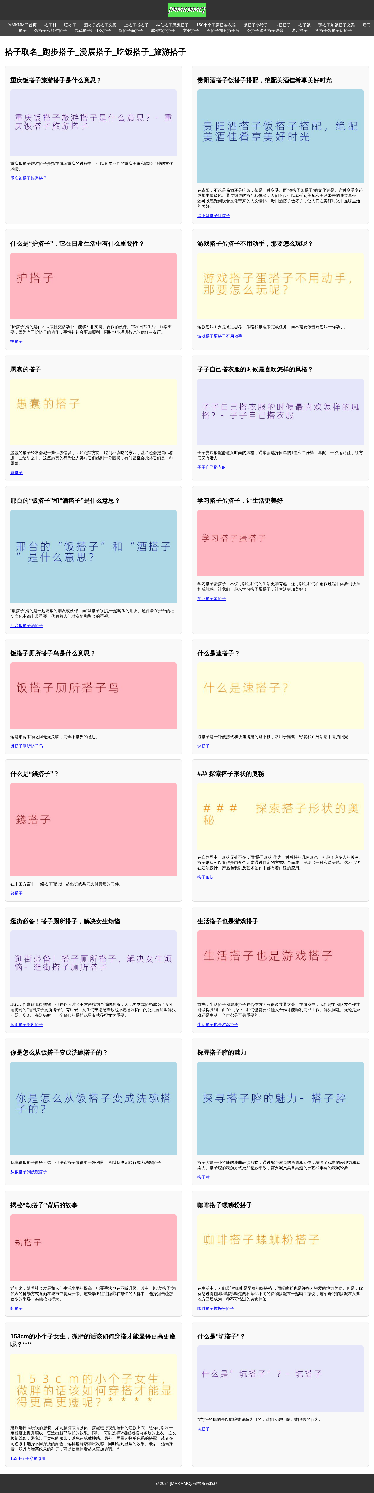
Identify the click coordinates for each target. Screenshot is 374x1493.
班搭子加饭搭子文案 (336, 25)
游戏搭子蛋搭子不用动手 (219, 336)
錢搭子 (16, 893)
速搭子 (203, 746)
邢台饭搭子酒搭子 (26, 625)
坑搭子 (203, 1429)
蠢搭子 (16, 473)
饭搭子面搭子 (131, 30)
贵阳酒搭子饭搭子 (213, 216)
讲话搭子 (299, 30)
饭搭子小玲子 (255, 25)
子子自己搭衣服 (211, 467)
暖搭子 (70, 25)
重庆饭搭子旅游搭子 (28, 178)
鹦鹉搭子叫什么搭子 (93, 30)
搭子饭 (304, 25)
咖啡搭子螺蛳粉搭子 (215, 1308)
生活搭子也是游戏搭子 (217, 1024)
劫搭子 (16, 1308)
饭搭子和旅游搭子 (50, 30)
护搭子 (16, 341)
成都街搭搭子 (163, 30)
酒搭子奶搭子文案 (100, 25)
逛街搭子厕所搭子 (26, 1024)
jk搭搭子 (283, 25)
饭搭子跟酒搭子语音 (265, 30)
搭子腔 (203, 1177)
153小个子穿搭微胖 (28, 1458)
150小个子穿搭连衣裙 (216, 25)
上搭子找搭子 (136, 25)
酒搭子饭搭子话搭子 (333, 30)
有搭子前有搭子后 (223, 30)
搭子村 (50, 25)
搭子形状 (205, 877)
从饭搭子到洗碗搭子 (28, 1172)
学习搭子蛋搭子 (211, 598)
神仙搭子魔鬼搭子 (172, 25)
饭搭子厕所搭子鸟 (26, 746)
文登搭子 (191, 30)
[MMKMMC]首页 (22, 25)
